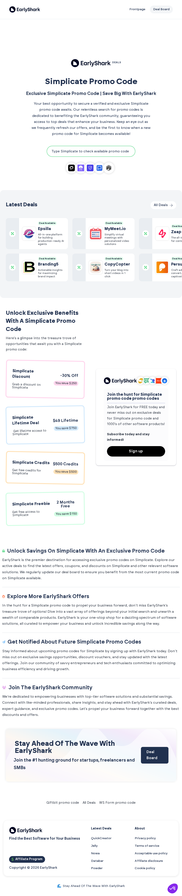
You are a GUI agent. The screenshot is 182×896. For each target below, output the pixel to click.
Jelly (94, 845)
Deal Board (151, 755)
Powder (97, 868)
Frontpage (137, 9)
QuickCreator (101, 838)
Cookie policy (145, 868)
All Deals (89, 802)
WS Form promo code (117, 802)
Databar (97, 861)
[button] (172, 888)
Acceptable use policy (151, 853)
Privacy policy (145, 838)
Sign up (136, 451)
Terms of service (147, 845)
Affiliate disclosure (149, 861)
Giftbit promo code (62, 802)
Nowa (95, 853)
